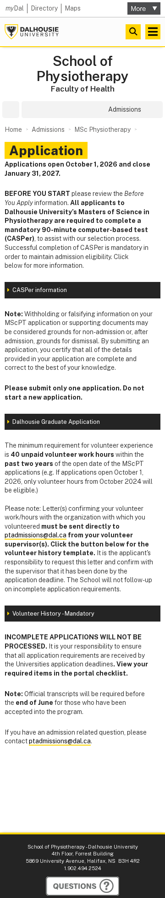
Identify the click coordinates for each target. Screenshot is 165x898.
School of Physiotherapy (82, 69)
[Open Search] (133, 31)
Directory (44, 8)
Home (13, 129)
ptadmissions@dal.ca (35, 535)
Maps (73, 8)
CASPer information (39, 290)
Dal (15, 8)
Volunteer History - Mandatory (53, 613)
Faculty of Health (83, 88)
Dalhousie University (32, 31)
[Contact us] (82, 886)
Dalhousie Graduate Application (56, 421)
